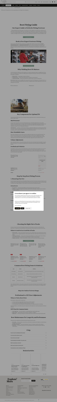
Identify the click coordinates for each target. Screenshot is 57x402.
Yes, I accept (17, 208)
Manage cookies (28, 208)
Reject (22, 208)
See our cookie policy (18, 205)
